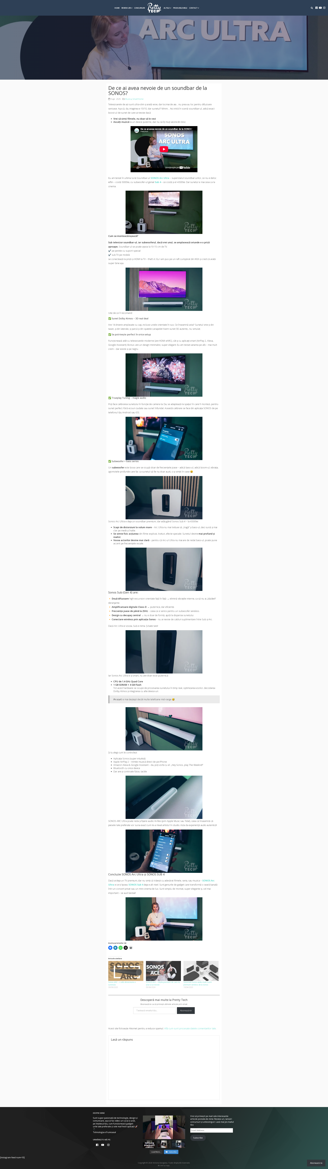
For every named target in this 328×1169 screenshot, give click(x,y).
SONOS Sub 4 (136, 884)
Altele (167, 8)
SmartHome (138, 99)
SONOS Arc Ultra (160, 178)
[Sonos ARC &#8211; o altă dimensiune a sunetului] (125, 971)
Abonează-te (186, 1010)
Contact (193, 8)
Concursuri (139, 8)
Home (117, 8)
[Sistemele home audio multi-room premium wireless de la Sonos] (201, 971)
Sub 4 (158, 182)
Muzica (128, 99)
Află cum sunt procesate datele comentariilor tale (190, 1028)
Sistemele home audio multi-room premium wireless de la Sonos (197, 983)
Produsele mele (180, 8)
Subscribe (198, 1137)
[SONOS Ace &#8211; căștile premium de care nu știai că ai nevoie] (163, 971)
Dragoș (168, 1165)
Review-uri (126, 8)
